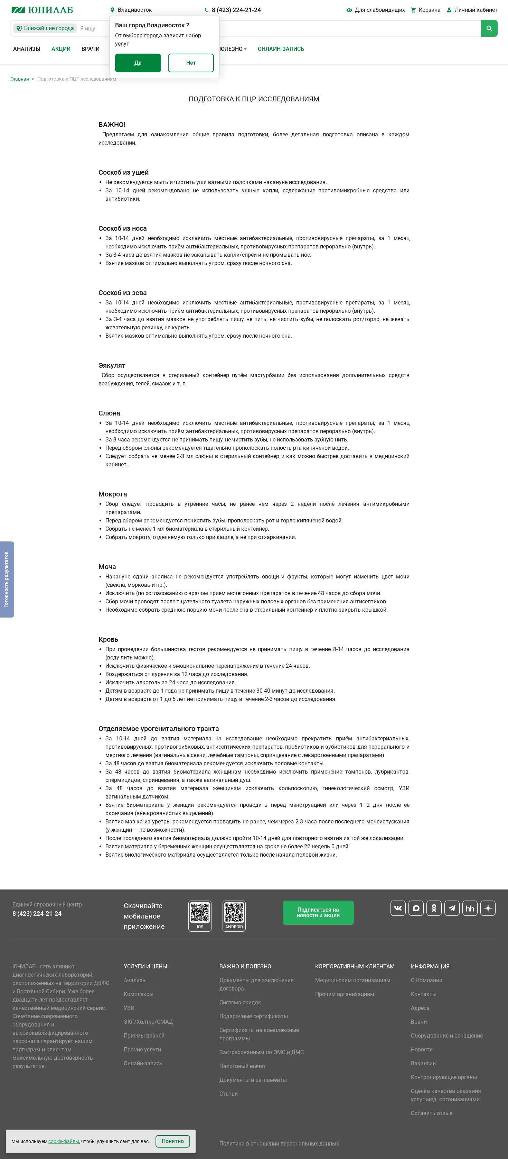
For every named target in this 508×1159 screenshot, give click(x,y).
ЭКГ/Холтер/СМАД (148, 1022)
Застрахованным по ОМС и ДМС (261, 1052)
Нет (191, 63)
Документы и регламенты (253, 1080)
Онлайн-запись (281, 49)
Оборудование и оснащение (447, 1035)
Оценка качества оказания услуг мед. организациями (446, 1095)
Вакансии (423, 1063)
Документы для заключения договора (256, 984)
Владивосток (135, 10)
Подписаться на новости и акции (318, 912)
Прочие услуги (142, 1049)
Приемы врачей (144, 1035)
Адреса (420, 1008)
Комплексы (138, 994)
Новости (422, 1049)
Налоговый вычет (242, 1066)
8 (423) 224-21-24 (236, 9)
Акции (60, 49)
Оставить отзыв (432, 1113)
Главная (19, 79)
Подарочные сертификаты (253, 1016)
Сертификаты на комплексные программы (259, 1034)
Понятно (173, 1141)
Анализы (26, 49)
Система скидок (240, 1002)
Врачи (91, 49)
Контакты (423, 994)
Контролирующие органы (444, 1077)
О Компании (426, 980)
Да (138, 63)
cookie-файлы (63, 1141)
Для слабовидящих (380, 10)
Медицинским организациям (353, 980)
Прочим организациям (344, 994)
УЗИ (129, 1008)
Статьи (228, 1093)
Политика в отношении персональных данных (279, 1143)
